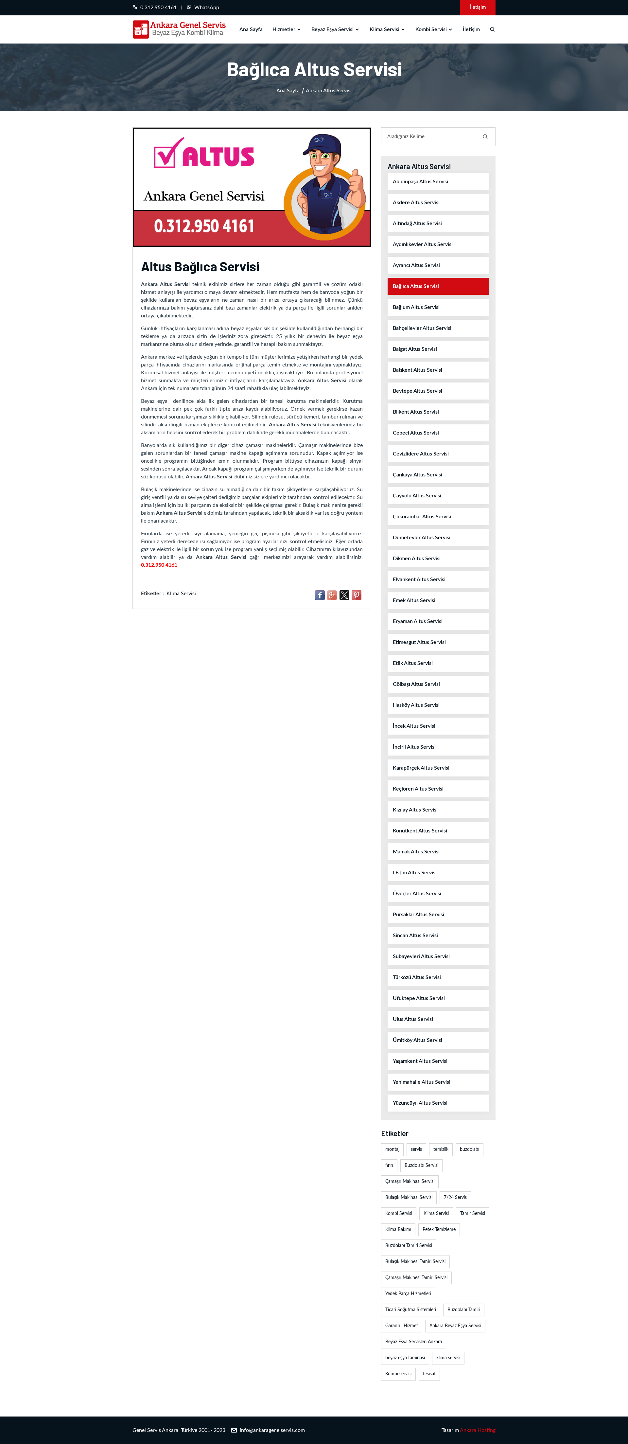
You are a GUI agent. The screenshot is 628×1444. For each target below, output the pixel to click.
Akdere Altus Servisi (416, 202)
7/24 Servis (455, 1197)
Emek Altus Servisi (414, 600)
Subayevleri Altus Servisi (421, 956)
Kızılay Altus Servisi (415, 809)
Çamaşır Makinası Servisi (409, 1181)
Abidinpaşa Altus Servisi (420, 181)
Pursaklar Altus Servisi (418, 914)
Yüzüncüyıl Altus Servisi (420, 1103)
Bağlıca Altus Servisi (416, 286)
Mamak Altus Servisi (416, 851)
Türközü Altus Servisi (417, 977)
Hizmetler (283, 29)
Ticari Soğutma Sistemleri (410, 1310)
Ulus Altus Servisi (413, 1019)
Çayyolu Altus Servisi (417, 495)
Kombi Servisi (431, 29)
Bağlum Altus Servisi (416, 307)
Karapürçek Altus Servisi (421, 768)
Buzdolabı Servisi (421, 1165)
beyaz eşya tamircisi (405, 1358)
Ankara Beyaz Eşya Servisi (455, 1326)
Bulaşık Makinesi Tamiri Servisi (415, 1261)
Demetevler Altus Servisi (421, 537)
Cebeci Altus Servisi (416, 433)
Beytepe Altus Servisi (417, 391)
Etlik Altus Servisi (413, 663)
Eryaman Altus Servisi (418, 621)
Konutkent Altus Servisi (420, 830)
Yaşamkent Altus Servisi (420, 1061)
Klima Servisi (384, 29)
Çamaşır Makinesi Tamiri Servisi (416, 1277)
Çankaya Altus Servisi (417, 474)
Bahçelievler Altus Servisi (422, 328)
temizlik (440, 1149)
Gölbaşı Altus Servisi (416, 684)
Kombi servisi (398, 1374)
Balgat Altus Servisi (415, 349)
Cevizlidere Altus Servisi (421, 453)
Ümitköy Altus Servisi (417, 1040)
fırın (389, 1165)
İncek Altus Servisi (414, 726)
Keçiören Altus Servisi (418, 789)
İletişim (478, 7)
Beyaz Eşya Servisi (332, 29)
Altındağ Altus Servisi (417, 223)
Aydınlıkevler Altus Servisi (423, 244)
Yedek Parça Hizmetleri (408, 1294)
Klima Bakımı (398, 1229)
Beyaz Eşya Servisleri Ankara (413, 1342)
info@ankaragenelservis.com (272, 1430)
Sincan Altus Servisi (415, 935)
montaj (392, 1149)
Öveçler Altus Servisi (417, 893)
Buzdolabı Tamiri (463, 1310)
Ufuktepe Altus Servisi (419, 998)
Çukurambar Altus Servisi (422, 516)
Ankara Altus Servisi (329, 90)
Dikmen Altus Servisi (417, 558)
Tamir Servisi (472, 1213)
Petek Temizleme (439, 1229)
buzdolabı (469, 1149)
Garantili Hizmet (401, 1326)
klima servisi (448, 1358)
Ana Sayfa (251, 29)
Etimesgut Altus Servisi (419, 642)
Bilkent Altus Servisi (416, 412)
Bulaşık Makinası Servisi (408, 1197)
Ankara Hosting (478, 1430)
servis (416, 1149)
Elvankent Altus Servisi (419, 579)
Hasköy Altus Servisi (416, 705)
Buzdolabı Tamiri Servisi (408, 1245)
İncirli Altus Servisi (414, 747)
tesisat (429, 1374)
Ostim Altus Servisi (415, 872)
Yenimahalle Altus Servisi (421, 1082)
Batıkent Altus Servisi (417, 370)
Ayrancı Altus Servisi (416, 265)
